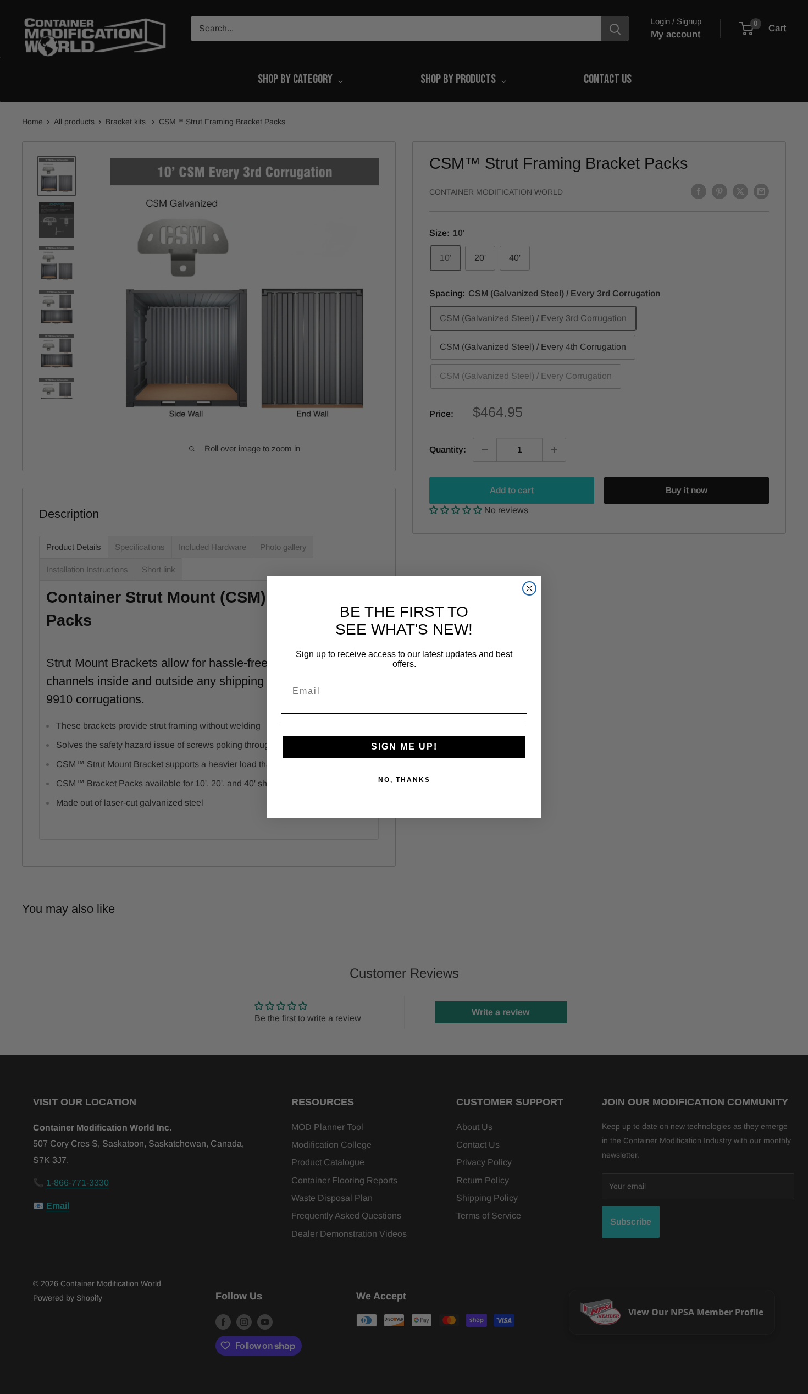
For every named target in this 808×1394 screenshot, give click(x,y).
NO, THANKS (404, 780)
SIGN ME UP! (404, 746)
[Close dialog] (529, 588)
